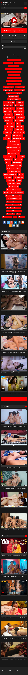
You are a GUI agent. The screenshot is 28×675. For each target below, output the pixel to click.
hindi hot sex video (8, 90)
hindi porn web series (9, 108)
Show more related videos (14, 399)
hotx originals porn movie (14, 153)
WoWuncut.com (8, 2)
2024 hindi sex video (14, 75)
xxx (15, 216)
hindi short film (9, 114)
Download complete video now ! (14, 30)
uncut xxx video (8, 216)
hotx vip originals (17, 162)
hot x (19, 123)
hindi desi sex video (9, 87)
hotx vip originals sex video (14, 171)
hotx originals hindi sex (14, 141)
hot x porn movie (19, 129)
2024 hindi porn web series (14, 72)
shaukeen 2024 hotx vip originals (14, 204)
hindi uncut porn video (9, 117)
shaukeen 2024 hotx (14, 186)
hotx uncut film (19, 159)
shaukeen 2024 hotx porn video (14, 198)
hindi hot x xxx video (10, 102)
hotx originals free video (19, 138)
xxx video (22, 216)
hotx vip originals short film (10, 174)
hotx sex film (21, 156)
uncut (19, 213)
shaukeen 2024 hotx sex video (14, 201)
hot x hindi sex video (10, 126)
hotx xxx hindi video (19, 177)
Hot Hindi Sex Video (14, 66)
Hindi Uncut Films (19, 63)
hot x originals (9, 129)
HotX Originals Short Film (14, 60)
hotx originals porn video (10, 156)
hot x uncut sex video (19, 132)
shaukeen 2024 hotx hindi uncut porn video (14, 192)
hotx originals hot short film (14, 150)
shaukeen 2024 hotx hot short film (14, 195)
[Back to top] (24, 671)
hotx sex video (9, 159)
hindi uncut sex (21, 117)
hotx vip (8, 162)
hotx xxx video (11, 180)
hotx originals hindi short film (14, 147)
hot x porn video (8, 132)
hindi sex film (20, 108)
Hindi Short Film (8, 63)
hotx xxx (21, 174)
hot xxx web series (17, 135)
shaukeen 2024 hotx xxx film (14, 207)
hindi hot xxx (20, 102)
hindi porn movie (8, 105)
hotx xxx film (8, 177)
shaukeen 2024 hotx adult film (14, 189)
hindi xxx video (11, 123)
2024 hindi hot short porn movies (14, 69)
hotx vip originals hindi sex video (14, 165)
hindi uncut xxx (9, 120)
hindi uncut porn (19, 114)
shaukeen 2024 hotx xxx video (14, 210)
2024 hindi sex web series (14, 78)
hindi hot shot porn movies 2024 (14, 93)
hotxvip (19, 180)
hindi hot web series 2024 (14, 99)
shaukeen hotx (11, 213)
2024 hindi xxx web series (14, 84)
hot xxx (8, 135)
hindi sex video (8, 111)
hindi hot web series (14, 96)
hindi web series (19, 120)
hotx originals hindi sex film (14, 144)
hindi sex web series (19, 111)
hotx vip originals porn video (14, 168)
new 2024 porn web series (14, 183)
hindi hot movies (20, 87)
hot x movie (20, 126)
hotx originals (7, 138)
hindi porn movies (19, 105)
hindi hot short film (20, 90)
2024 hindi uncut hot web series (14, 81)
